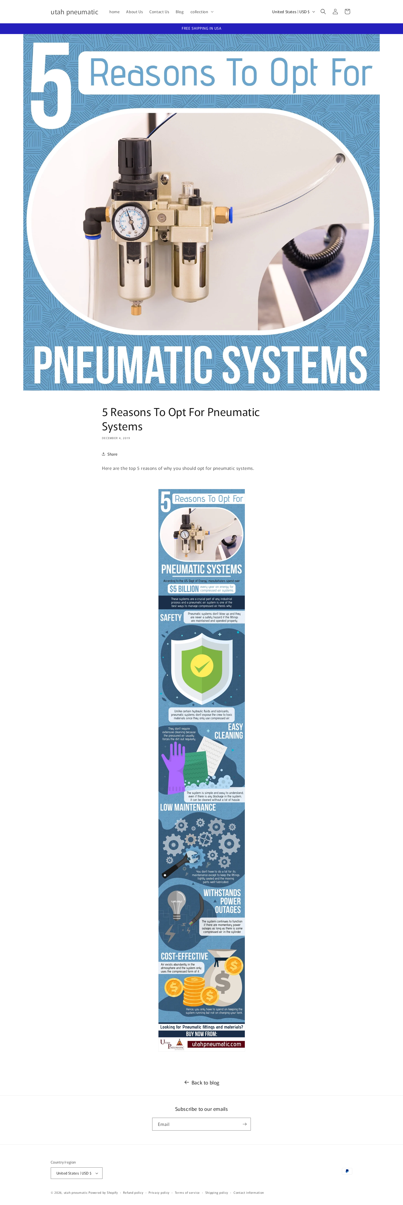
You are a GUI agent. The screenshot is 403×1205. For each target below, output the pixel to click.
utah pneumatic (76, 1192)
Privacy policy (159, 1192)
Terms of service (187, 1192)
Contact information (249, 1192)
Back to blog (206, 1082)
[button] (201, 11)
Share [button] (112, 454)
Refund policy (133, 1192)
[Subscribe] (245, 1124)
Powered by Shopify (103, 1192)
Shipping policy (216, 1192)
